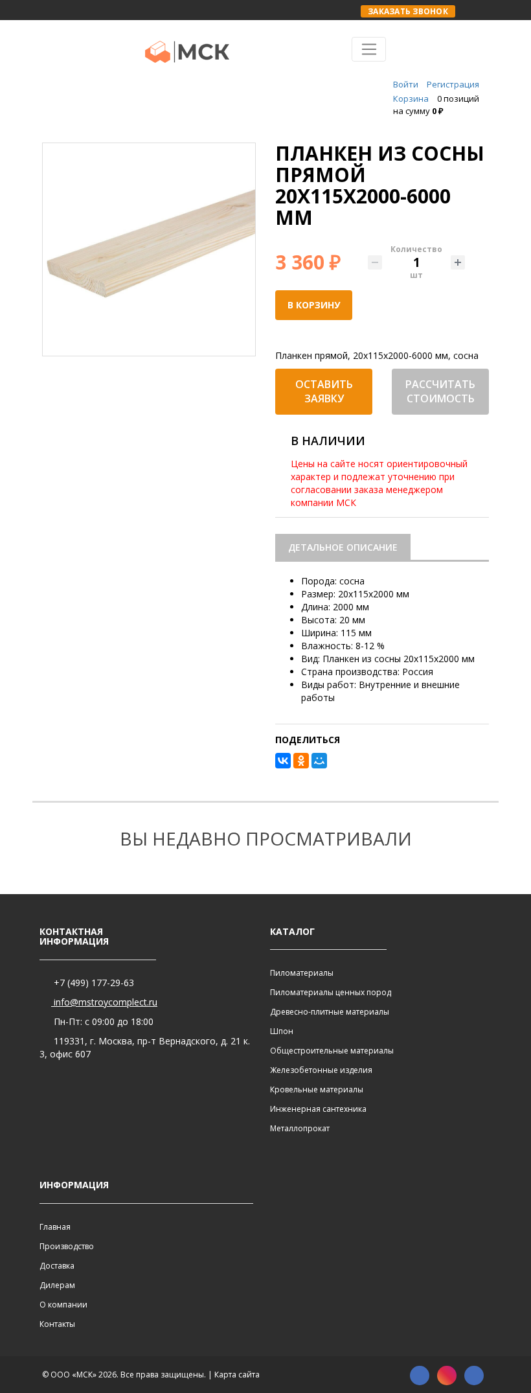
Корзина (411, 98)
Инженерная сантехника (318, 1108)
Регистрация (453, 84)
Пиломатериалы (301, 972)
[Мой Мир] (319, 760)
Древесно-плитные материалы (329, 1011)
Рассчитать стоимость (440, 391)
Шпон (281, 1031)
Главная (55, 1226)
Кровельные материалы (316, 1089)
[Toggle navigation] (369, 49)
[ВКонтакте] (283, 760)
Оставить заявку (324, 391)
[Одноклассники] (301, 760)
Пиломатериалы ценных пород (330, 992)
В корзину (314, 305)
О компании (63, 1304)
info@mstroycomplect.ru (104, 1002)
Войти (405, 84)
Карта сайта (237, 1374)
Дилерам (57, 1285)
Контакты (57, 1324)
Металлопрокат (300, 1128)
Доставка (57, 1265)
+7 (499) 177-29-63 (92, 982)
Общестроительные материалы (332, 1050)
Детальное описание (343, 547)
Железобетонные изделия (321, 1070)
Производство (67, 1246)
